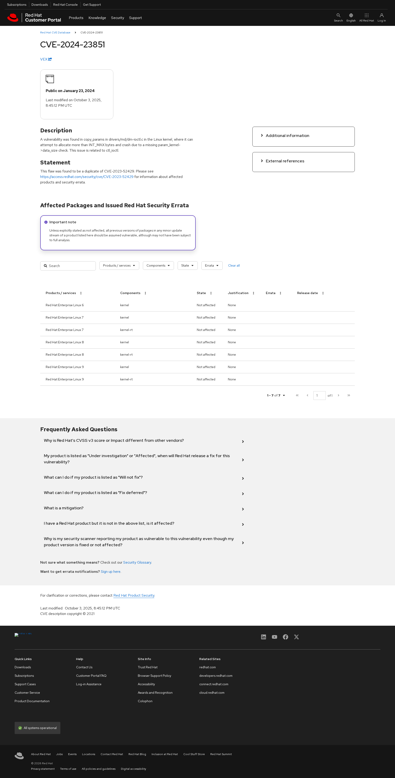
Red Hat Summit (221, 754)
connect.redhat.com (213, 684)
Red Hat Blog (137, 754)
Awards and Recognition (155, 693)
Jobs (59, 754)
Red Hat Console (65, 5)
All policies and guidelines (98, 769)
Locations (88, 754)
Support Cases (25, 684)
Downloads (40, 5)
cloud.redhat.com (211, 693)
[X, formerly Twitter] (296, 638)
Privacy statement (43, 769)
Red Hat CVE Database (55, 32)
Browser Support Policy (154, 676)
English (351, 20)
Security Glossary (137, 562)
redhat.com (207, 667)
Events (72, 754)
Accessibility (146, 684)
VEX (44, 59)
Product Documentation (32, 701)
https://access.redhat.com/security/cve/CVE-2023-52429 (86, 176)
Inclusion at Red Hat (165, 754)
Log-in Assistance (88, 684)
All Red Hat (366, 20)
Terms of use (68, 769)
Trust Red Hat (147, 667)
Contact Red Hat (112, 754)
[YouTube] (274, 638)
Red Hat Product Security (133, 595)
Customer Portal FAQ (91, 676)
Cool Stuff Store (194, 754)
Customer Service (27, 693)
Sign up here (110, 571)
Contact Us (84, 667)
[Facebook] (285, 638)
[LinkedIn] (263, 638)
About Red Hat (41, 754)
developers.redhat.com (215, 676)
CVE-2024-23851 (91, 32)
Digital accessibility (133, 769)
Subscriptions (16, 5)
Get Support (92, 5)
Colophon (145, 701)
